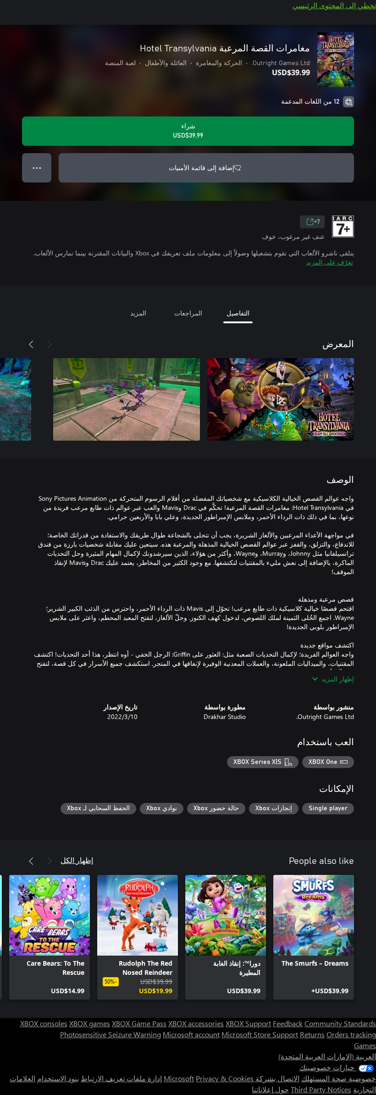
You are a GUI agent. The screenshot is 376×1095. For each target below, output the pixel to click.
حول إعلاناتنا (270, 1089)
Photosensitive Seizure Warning (110, 1034)
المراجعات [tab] (188, 313)
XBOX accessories (196, 1023)
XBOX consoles (43, 1023)
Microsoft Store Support (259, 1034)
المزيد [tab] (138, 313)
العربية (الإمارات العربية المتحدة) (327, 1056)
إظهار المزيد (337, 679)
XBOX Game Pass (139, 1023)
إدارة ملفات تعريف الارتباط (121, 1078)
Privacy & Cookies (225, 1078)
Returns (312, 1034)
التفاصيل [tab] (238, 313)
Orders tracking (351, 1034)
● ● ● (37, 167)
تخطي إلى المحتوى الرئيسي (334, 5)
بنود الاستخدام (58, 1078)
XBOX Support (248, 1023)
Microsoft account (191, 1034)
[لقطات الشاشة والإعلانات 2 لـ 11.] (126, 399)
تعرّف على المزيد (329, 262)
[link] (313, 937)
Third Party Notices (321, 1089)
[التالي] (31, 344)
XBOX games (89, 1023)
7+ (317, 222)
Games (365, 1045)
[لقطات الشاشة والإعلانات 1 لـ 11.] (280, 399)
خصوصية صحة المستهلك (338, 1078)
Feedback (288, 1023)
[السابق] (49, 344)
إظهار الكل (77, 860)
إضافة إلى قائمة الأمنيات (201, 167)
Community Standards (340, 1023)
